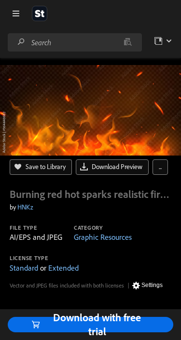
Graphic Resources (103, 237)
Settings (152, 285)
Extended (63, 268)
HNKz (25, 207)
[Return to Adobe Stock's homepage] (39, 13)
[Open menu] (16, 13)
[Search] (21, 42)
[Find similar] (128, 42)
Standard (24, 268)
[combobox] (75, 42)
